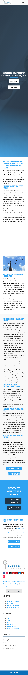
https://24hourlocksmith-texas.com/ (13, 533)
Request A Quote (14, 468)
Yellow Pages (14, 584)
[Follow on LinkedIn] (19, 573)
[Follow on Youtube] (22, 573)
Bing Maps (6, 582)
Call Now (14, 81)
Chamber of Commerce (18, 582)
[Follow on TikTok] (4, 576)
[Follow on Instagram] (7, 573)
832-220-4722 (20, 528)
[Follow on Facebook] (4, 573)
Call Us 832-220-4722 (14, 501)
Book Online (14, 474)
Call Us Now (14, 541)
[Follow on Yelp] (16, 573)
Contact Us (14, 87)
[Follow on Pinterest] (13, 573)
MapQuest (6, 586)
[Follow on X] (10, 573)
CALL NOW (14, 673)
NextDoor (6, 584)
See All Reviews (14, 591)
